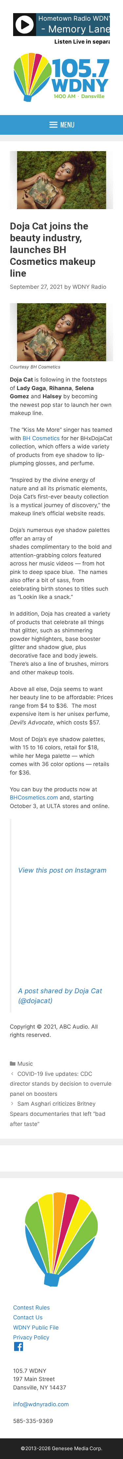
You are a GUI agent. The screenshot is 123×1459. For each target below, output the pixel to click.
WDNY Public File (36, 1327)
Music (25, 1063)
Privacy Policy (31, 1337)
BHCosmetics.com (34, 797)
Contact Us (28, 1317)
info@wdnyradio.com (41, 1404)
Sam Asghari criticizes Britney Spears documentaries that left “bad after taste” (58, 1113)
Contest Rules (31, 1307)
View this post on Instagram (62, 870)
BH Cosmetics (41, 438)
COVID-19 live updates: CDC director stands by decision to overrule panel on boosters (61, 1084)
